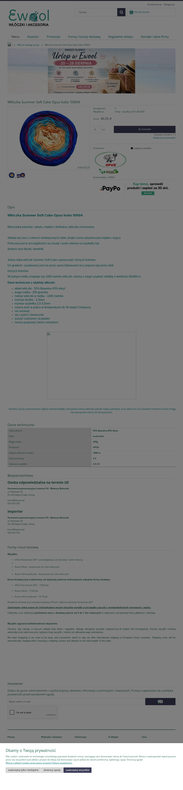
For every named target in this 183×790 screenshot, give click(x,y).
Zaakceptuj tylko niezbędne (23, 770)
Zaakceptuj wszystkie (77, 770)
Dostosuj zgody (52, 770)
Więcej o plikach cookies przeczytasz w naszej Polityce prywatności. (39, 762)
